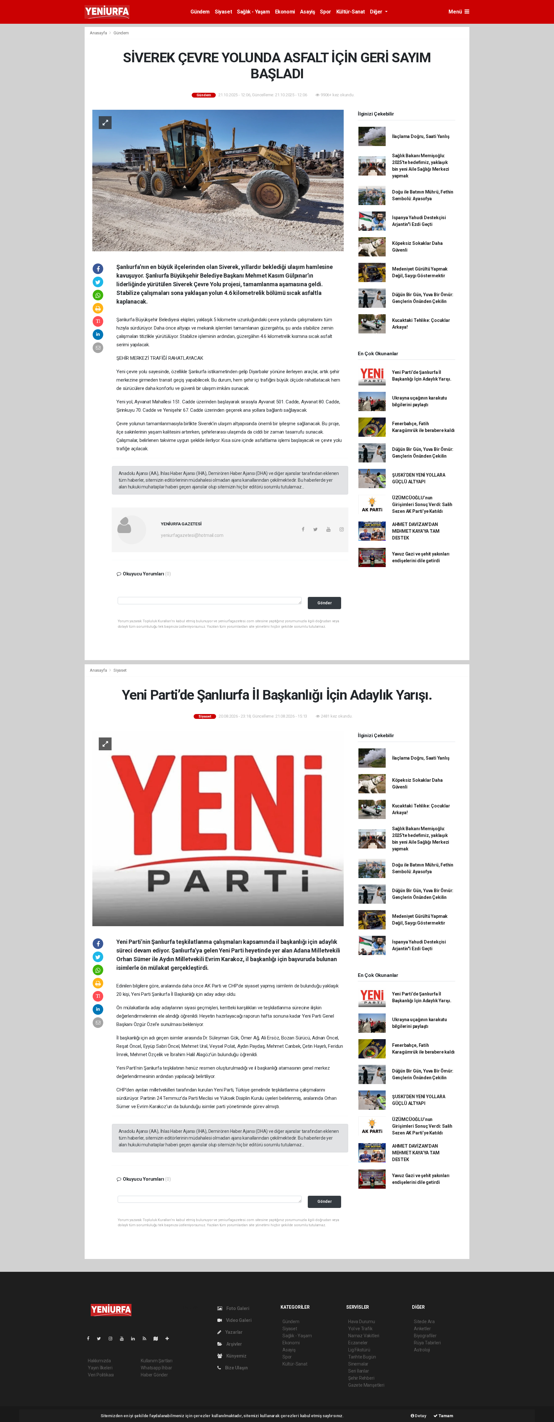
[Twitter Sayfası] (101, 1338)
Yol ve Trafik (360, 1328)
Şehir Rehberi (361, 1378)
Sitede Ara (424, 1321)
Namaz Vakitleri (363, 1335)
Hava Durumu (361, 1321)
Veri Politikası (101, 1374)
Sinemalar (358, 1363)
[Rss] (147, 1338)
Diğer (377, 12)
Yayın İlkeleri (100, 1367)
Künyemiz (236, 1355)
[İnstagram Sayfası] (113, 1338)
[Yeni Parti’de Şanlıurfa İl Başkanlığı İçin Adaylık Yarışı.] (218, 828)
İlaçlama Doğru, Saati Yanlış (420, 136)
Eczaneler (358, 1342)
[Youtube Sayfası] (124, 1338)
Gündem (200, 12)
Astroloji (422, 1349)
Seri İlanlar (358, 1371)
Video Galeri (238, 1320)
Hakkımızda (99, 1360)
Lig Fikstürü (359, 1349)
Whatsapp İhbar (156, 1367)
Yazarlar (233, 1332)
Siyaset (223, 12)
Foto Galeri (237, 1308)
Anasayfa (99, 32)
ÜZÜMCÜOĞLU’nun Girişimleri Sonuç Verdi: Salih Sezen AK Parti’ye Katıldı (422, 504)
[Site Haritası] (158, 1338)
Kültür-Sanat (350, 12)
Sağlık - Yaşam (253, 12)
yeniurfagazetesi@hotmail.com (192, 535)
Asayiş (307, 12)
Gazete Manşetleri (366, 1385)
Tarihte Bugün (362, 1356)
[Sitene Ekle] (169, 1338)
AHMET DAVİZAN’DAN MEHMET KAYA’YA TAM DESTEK (416, 531)
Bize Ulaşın (236, 1367)
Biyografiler (425, 1335)
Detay (420, 1415)
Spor (325, 12)
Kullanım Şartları (156, 1360)
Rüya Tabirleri (427, 1342)
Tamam (445, 1415)
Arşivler (233, 1344)
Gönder (324, 602)
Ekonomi (285, 12)
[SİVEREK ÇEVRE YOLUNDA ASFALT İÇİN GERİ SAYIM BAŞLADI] (218, 180)
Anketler (422, 1328)
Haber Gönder (154, 1374)
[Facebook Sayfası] (91, 1338)
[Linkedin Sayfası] (135, 1338)
